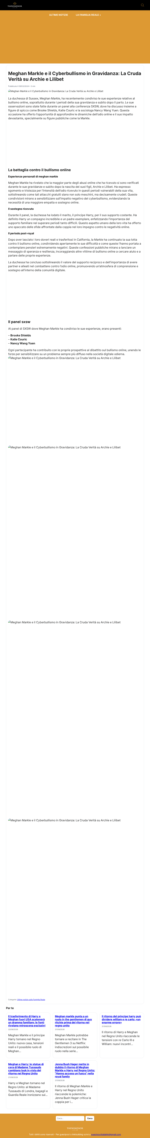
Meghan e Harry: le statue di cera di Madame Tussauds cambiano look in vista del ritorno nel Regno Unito (26, 1069)
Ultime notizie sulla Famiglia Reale (31, 999)
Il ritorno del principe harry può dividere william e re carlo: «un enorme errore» (121, 1019)
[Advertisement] (75, 40)
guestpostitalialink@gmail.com (106, 1134)
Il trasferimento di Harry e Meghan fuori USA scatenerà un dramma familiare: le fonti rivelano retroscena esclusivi (26, 1021)
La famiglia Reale (87, 14)
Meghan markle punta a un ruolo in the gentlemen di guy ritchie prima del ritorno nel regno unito (73, 1021)
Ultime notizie (58, 14)
